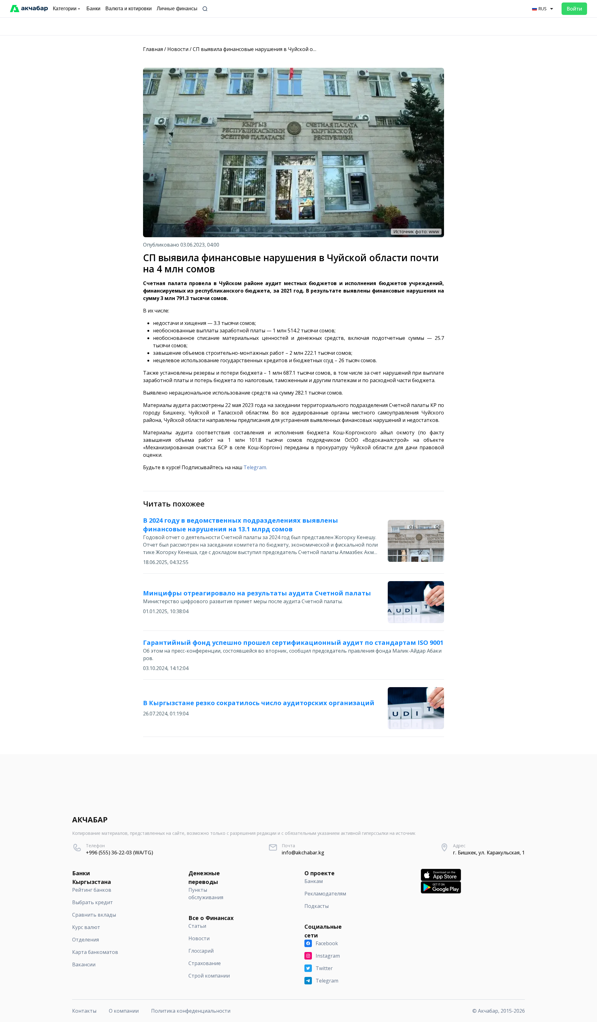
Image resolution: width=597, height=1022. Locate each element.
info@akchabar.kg (303, 852)
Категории (64, 8)
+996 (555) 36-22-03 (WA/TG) (119, 852)
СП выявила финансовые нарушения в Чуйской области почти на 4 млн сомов (288, 49)
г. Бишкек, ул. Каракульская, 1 (489, 852)
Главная (153, 49)
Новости (177, 49)
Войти (574, 8)
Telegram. (255, 467)
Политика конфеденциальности (190, 1010)
